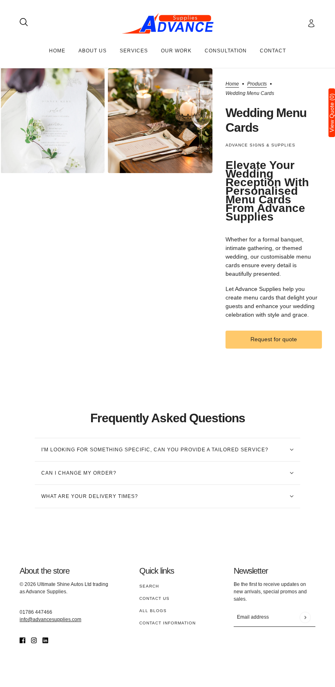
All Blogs (153, 610)
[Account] (311, 23)
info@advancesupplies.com (50, 619)
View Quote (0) (331, 112)
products (257, 84)
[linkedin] (45, 640)
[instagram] (34, 640)
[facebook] (22, 640)
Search (149, 586)
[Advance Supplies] (168, 23)
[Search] (24, 22)
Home (232, 84)
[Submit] (304, 617)
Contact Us (154, 598)
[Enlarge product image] (52, 120)
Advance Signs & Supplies (260, 145)
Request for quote (273, 339)
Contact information (167, 623)
